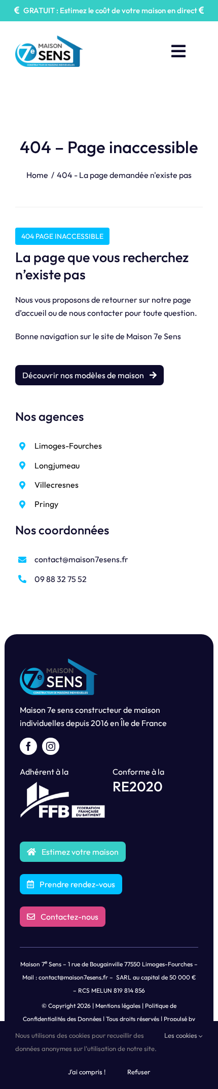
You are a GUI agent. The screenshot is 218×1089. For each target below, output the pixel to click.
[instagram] (50, 746)
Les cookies (181, 1035)
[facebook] (28, 746)
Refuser (138, 1072)
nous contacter (96, 313)
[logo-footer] (59, 663)
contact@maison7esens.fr (81, 559)
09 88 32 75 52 (60, 579)
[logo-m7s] (49, 39)
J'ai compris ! (86, 1072)
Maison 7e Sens (153, 336)
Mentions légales (117, 1005)
